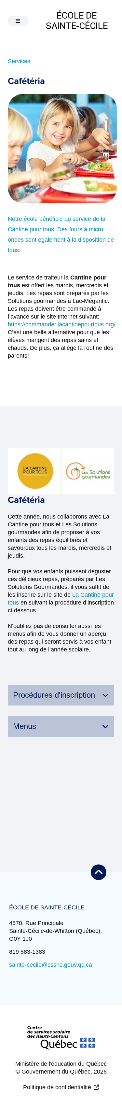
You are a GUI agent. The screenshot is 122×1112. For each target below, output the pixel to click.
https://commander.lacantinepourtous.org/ (61, 324)
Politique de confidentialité (57, 1087)
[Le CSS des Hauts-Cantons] (61, 1043)
